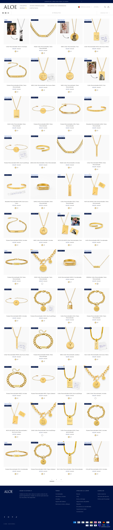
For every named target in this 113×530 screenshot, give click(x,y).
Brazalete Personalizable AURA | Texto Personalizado (96, 125)
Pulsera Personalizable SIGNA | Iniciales (16, 240)
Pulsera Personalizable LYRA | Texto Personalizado (69, 125)
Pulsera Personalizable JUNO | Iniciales (96, 430)
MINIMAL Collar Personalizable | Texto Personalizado (96, 278)
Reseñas (78, 504)
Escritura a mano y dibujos (63, 504)
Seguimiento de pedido (82, 501)
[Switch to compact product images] (8, 13)
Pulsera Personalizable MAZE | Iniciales (16, 393)
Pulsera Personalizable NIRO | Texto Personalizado (43, 125)
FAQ (77, 496)
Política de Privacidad (103, 499)
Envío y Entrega (80, 499)
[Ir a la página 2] (61, 479)
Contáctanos (34, 8)
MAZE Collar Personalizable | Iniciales (70, 162)
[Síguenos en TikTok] (16, 517)
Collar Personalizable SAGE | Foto (96, 85)
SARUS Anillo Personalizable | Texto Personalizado (43, 202)
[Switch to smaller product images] (5, 13)
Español (96, 6)
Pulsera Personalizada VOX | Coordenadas (16, 469)
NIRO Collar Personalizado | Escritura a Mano (43, 85)
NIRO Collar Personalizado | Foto (70, 46)
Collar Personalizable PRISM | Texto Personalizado (96, 163)
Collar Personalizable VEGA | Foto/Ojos (16, 46)
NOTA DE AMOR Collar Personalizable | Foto (70, 240)
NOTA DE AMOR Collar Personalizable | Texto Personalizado (96, 202)
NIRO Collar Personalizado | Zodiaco (69, 354)
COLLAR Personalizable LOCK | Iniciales (96, 469)
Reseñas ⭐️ (23, 8)
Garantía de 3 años (81, 509)
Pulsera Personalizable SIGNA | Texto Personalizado (16, 86)
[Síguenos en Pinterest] (12, 517)
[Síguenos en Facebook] (4, 517)
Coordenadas (59, 494)
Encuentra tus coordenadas (57, 5)
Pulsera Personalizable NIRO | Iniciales (16, 316)
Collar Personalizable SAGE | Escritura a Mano (96, 46)
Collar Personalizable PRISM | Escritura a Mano (16, 354)
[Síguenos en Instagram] (8, 517)
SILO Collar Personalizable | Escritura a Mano (96, 354)
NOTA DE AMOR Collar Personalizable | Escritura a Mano (16, 431)
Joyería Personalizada (37, 5)
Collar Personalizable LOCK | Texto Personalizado (70, 316)
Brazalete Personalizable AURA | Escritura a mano (16, 202)
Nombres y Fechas (61, 496)
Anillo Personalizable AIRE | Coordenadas (96, 240)
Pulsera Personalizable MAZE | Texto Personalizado (43, 355)
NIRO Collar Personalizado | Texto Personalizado (70, 86)
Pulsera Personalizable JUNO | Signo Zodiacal (43, 469)
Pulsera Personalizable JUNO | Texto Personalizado (96, 316)
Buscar (78, 494)
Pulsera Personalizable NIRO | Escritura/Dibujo (16, 162)
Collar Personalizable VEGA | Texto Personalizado (70, 202)
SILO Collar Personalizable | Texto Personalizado (70, 469)
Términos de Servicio (103, 496)
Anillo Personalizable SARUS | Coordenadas (69, 277)
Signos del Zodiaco (61, 501)
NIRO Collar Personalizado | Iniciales (43, 240)
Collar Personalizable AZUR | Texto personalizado (70, 431)
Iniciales (58, 499)
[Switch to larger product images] (3, 13)
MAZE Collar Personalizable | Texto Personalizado (43, 47)
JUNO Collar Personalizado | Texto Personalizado (43, 278)
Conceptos (23, 5)
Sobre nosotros (102, 494)
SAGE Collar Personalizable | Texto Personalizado (16, 125)
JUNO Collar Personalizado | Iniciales (96, 393)
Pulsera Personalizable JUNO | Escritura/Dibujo (43, 316)
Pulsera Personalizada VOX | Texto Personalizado (16, 278)
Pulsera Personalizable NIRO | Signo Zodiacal (43, 393)
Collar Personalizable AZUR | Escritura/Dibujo (70, 393)
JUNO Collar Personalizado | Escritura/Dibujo (43, 430)
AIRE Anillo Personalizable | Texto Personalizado (43, 162)
